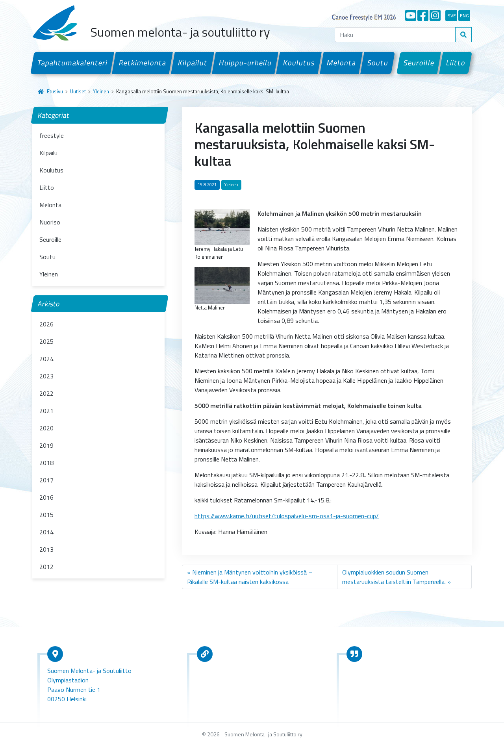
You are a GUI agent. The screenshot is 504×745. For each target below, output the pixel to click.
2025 (46, 341)
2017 (46, 480)
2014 (46, 532)
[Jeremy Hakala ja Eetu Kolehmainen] (222, 226)
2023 (46, 376)
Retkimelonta (142, 62)
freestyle (51, 135)
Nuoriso (49, 222)
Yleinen (101, 91)
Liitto (455, 62)
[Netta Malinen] (222, 285)
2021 (46, 410)
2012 (46, 566)
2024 (46, 358)
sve (452, 15)
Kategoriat (53, 115)
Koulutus (299, 62)
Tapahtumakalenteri (72, 62)
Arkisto (49, 303)
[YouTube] (410, 15)
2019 (46, 445)
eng (464, 15)
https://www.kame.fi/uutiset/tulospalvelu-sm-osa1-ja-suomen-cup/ (287, 516)
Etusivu (55, 91)
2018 (46, 462)
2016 (46, 497)
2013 (46, 549)
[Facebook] (422, 15)
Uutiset (78, 91)
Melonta (341, 62)
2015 (46, 514)
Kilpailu (48, 153)
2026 (46, 324)
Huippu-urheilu (245, 62)
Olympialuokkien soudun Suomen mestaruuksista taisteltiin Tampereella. (394, 576)
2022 (46, 393)
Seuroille (419, 62)
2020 (46, 428)
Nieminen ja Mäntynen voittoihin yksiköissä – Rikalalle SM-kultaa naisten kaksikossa (249, 576)
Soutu (377, 62)
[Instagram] (435, 15)
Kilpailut (192, 62)
